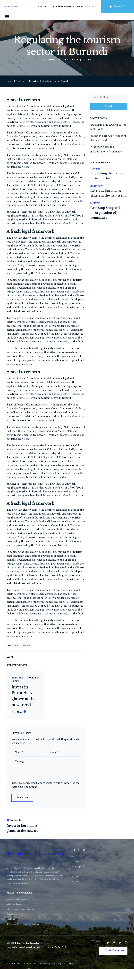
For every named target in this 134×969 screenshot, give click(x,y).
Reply (20, 797)
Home (9, 81)
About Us (73, 856)
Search (108, 106)
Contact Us (120, 6)
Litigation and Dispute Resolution (20, 909)
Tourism (86, 60)
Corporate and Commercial (18, 899)
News (71, 872)
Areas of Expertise (76, 866)
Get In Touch (112, 950)
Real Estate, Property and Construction (23, 924)
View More (16, 712)
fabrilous (74, 60)
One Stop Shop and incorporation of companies (106, 149)
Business (95, 203)
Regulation (13, 645)
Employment (12, 919)
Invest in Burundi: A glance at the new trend (108, 138)
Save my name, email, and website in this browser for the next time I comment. (45, 785)
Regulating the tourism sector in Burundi (108, 127)
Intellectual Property (15, 904)
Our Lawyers (74, 861)
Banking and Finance (15, 914)
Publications (74, 876)
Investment (18, 678)
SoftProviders (68, 963)
